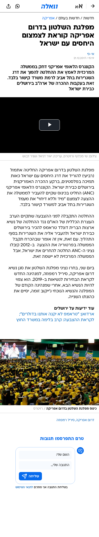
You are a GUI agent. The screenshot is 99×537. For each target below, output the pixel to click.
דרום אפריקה (85, 420)
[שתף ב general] (8, 6)
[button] (78, 6)
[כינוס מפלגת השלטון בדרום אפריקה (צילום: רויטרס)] (49, 376)
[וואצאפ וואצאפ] (17, 6)
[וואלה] (49, 6)
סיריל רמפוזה (65, 420)
